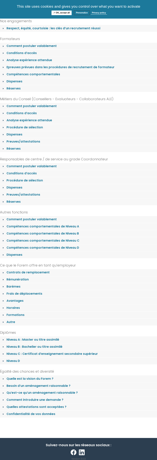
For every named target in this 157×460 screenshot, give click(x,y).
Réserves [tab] (14, 88)
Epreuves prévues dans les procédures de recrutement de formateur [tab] (60, 67)
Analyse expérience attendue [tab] (29, 60)
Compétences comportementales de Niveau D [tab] (43, 248)
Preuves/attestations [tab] (23, 141)
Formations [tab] (16, 315)
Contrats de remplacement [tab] (28, 272)
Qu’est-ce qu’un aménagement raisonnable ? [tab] (42, 393)
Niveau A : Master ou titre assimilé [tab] (33, 340)
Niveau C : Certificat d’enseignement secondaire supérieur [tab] (52, 354)
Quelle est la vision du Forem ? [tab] (30, 379)
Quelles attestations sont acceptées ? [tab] (36, 407)
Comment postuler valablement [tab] (32, 46)
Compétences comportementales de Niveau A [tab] (43, 226)
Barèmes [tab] (13, 287)
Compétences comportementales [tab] (33, 74)
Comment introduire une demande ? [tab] (35, 400)
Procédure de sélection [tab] (25, 127)
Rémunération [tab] (18, 279)
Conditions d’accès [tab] (22, 53)
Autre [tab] (11, 322)
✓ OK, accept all (61, 12)
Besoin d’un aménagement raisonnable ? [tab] (38, 386)
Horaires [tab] (13, 308)
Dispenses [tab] (14, 81)
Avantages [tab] (15, 301)
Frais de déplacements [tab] (24, 294)
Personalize (82, 12)
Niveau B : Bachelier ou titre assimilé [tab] (34, 347)
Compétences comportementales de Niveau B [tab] (43, 233)
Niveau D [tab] (13, 361)
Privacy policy (99, 12)
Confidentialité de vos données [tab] (31, 414)
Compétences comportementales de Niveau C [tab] (43, 241)
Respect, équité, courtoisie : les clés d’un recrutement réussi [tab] (53, 28)
